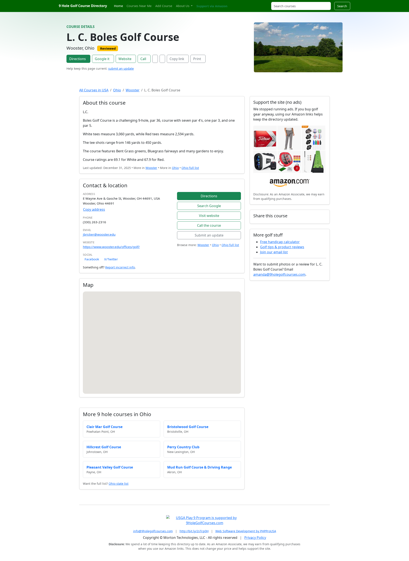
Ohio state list (118, 484)
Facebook (92, 259)
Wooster (133, 90)
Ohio (117, 90)
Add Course (163, 6)
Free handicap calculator (280, 241)
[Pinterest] (240, 3)
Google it (102, 58)
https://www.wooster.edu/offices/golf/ (111, 247)
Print (197, 58)
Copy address (94, 209)
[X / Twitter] (162, 59)
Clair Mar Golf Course (104, 426)
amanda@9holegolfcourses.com (279, 274)
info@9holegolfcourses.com (153, 531)
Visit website (209, 215)
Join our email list (274, 252)
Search (342, 6)
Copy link (177, 58)
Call (143, 58)
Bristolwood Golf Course (187, 426)
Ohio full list (190, 168)
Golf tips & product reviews (282, 247)
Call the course (209, 225)
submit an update (121, 68)
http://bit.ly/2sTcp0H (194, 531)
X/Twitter (111, 259)
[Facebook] (155, 59)
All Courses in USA (93, 90)
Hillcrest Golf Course (103, 447)
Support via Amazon (212, 6)
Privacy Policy (255, 537)
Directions (77, 58)
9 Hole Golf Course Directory (83, 5)
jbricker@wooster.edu (99, 234)
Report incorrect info (120, 267)
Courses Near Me (139, 6)
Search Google (209, 205)
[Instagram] (236, 3)
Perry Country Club (183, 447)
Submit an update (209, 235)
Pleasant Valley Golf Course (109, 467)
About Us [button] (183, 6)
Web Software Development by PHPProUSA (245, 531)
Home (118, 6)
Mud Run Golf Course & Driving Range (199, 467)
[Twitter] (232, 3)
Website (124, 58)
